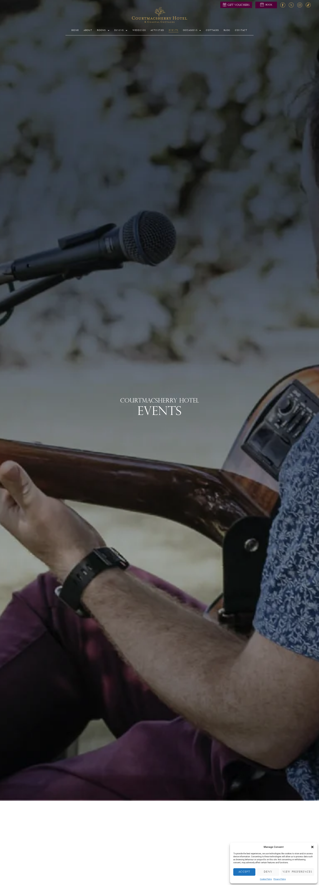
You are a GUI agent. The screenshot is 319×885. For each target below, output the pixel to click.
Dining (119, 30)
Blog (227, 30)
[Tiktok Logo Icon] (308, 4)
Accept (244, 872)
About (88, 30)
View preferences (297, 872)
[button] (312, 847)
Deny (268, 872)
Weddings (139, 30)
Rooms (101, 30)
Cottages (212, 30)
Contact (241, 30)
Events (173, 30)
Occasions (190, 30)
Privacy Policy (279, 879)
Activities (157, 30)
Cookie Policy (266, 879)
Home (75, 30)
